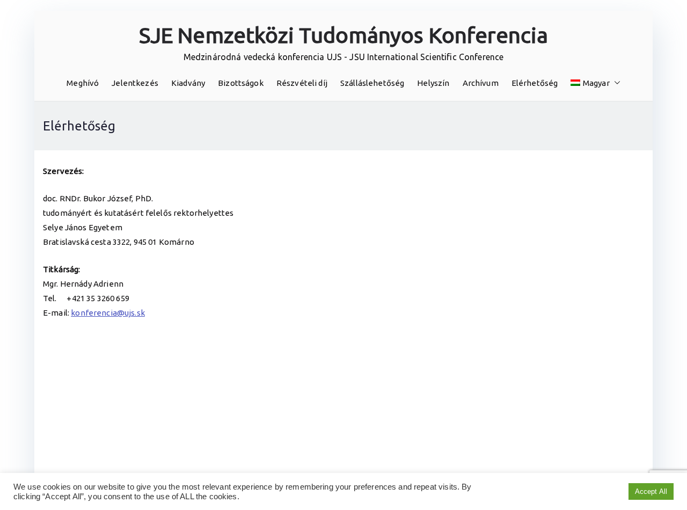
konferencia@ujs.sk (108, 312)
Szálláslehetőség (372, 83)
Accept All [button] (651, 491)
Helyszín (433, 83)
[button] (615, 82)
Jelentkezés (135, 83)
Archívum (481, 83)
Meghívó (83, 83)
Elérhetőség (534, 83)
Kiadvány (188, 83)
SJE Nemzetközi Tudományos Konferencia (344, 35)
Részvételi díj (301, 83)
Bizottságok (241, 83)
